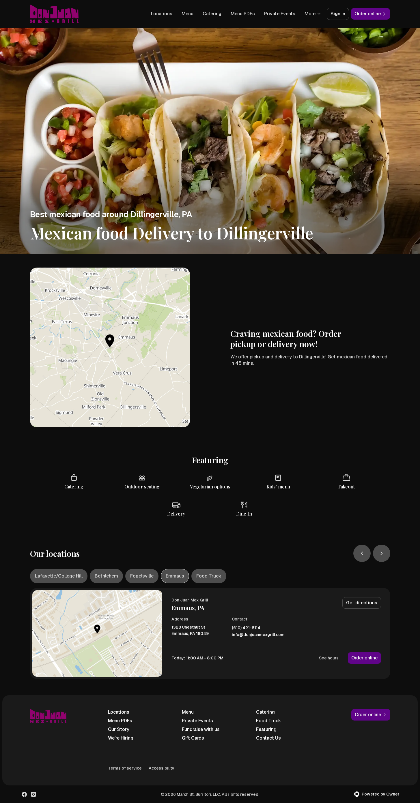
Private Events (279, 14)
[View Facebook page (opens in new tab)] (24, 794)
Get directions (361, 603)
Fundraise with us (201, 729)
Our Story (118, 729)
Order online (364, 658)
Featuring (266, 729)
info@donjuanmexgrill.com (258, 634)
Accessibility (161, 768)
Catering (212, 14)
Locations (161, 14)
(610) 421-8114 (246, 628)
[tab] (58, 576)
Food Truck (268, 721)
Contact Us (268, 738)
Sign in (338, 14)
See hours (329, 658)
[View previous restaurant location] (362, 553)
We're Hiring (120, 738)
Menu (187, 14)
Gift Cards (193, 738)
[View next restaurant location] (381, 553)
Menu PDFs (243, 14)
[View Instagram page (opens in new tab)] (33, 794)
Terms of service (125, 768)
